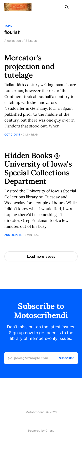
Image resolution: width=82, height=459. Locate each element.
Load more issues (41, 256)
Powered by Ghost (41, 430)
